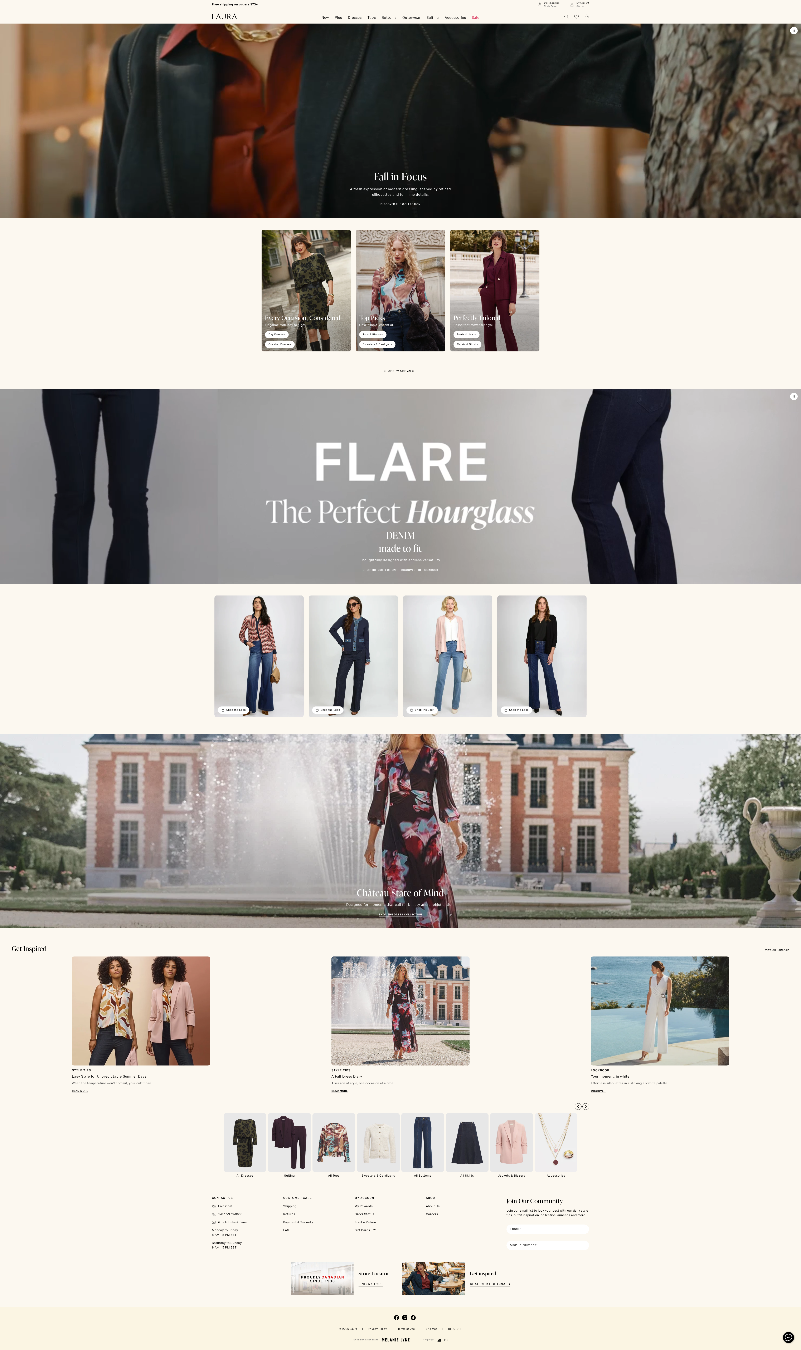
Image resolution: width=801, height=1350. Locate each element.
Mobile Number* (524, 1245)
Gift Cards (362, 1230)
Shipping (289, 1206)
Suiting (289, 1175)
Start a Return (365, 1222)
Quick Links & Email (233, 1222)
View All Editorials (777, 950)
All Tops (334, 1175)
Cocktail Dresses (279, 344)
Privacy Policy (377, 1329)
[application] (788, 1337)
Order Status (364, 1214)
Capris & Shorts (467, 344)
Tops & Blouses (373, 334)
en (439, 1340)
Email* (515, 1229)
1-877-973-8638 (230, 1214)
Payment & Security (298, 1222)
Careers (432, 1214)
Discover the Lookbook (419, 570)
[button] (578, 1106)
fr (445, 1340)
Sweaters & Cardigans (377, 344)
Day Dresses (276, 334)
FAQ (286, 1230)
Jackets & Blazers (511, 1175)
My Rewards (364, 1206)
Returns (289, 1214)
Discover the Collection (400, 204)
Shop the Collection (379, 570)
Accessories (556, 1175)
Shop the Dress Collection (400, 914)
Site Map (431, 1329)
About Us (433, 1206)
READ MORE (80, 1091)
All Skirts (467, 1175)
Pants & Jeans (466, 334)
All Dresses (245, 1175)
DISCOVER (598, 1091)
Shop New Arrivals (399, 371)
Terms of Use (406, 1329)
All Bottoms (422, 1175)
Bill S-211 (455, 1329)
